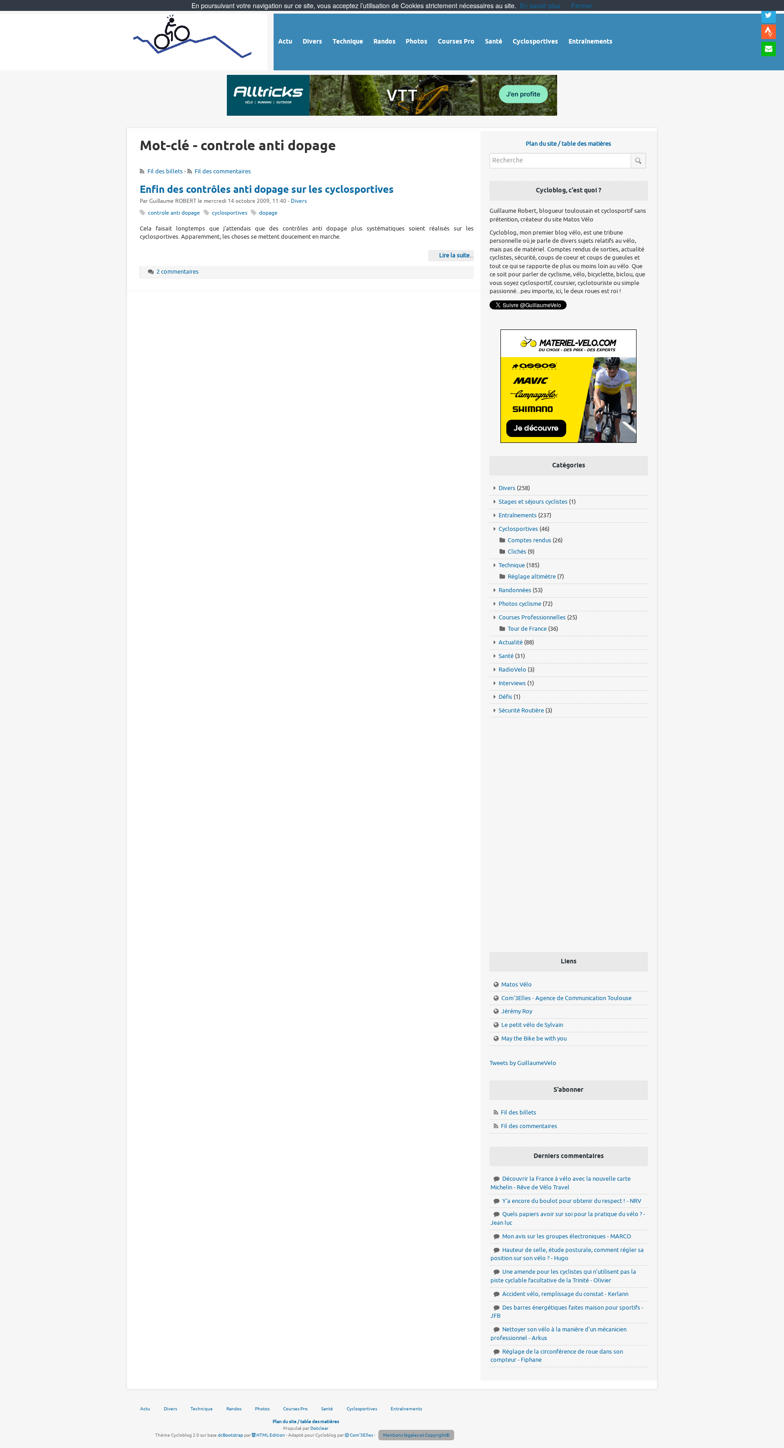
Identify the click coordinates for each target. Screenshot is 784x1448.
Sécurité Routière (521, 710)
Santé (506, 656)
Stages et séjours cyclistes (533, 502)
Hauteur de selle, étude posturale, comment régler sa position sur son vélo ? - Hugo (567, 1254)
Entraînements (518, 515)
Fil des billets (165, 171)
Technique (512, 565)
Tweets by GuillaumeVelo (523, 1063)
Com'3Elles (361, 1435)
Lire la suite (454, 255)
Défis (505, 697)
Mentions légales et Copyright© (416, 1435)
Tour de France (527, 629)
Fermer (582, 5)
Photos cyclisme (520, 604)
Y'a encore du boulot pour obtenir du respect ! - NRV (572, 1201)
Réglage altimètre (532, 576)
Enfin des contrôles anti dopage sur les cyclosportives (267, 190)
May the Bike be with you (534, 1038)
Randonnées (515, 590)
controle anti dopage (174, 213)
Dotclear (319, 1428)
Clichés (517, 551)
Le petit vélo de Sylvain (532, 1025)
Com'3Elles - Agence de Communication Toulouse (566, 998)
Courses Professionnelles (532, 617)
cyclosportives (229, 213)
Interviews (512, 683)
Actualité (511, 642)
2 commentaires (178, 271)
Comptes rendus (529, 540)
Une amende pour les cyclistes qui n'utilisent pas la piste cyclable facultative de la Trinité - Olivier (563, 1276)
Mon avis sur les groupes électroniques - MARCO (566, 1236)
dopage (268, 213)
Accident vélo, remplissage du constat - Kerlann (565, 1294)
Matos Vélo (516, 984)
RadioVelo (512, 669)
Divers (299, 201)
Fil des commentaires (223, 171)
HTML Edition (270, 1435)
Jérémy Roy (516, 1011)
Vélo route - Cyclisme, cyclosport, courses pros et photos (193, 41)
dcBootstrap (230, 1435)
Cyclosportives (518, 529)
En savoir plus (540, 5)
